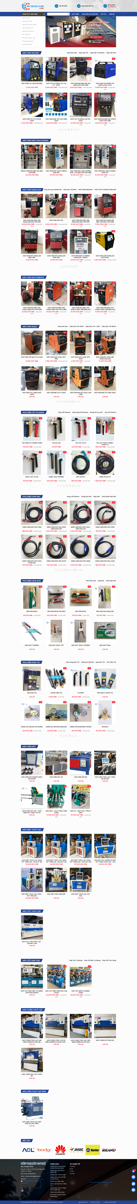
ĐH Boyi (105, 727)
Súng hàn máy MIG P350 (31, 527)
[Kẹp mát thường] (32, 631)
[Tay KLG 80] (56, 428)
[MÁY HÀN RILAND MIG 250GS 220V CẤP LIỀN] (105, 105)
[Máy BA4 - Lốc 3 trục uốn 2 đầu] (56, 797)
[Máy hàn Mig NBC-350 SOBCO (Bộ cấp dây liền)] (56, 293)
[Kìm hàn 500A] (81, 597)
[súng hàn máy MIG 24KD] (105, 547)
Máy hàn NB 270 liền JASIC (105, 393)
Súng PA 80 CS (105, 477)
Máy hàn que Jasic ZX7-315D (56, 358)
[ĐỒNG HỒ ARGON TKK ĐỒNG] (32, 712)
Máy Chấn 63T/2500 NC (105, 1040)
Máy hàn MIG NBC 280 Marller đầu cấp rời (80, 221)
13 (74, 569)
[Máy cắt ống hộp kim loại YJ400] (56, 977)
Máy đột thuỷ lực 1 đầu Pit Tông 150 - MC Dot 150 (32, 861)
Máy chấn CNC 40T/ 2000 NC (32, 1075)
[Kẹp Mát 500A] (105, 631)
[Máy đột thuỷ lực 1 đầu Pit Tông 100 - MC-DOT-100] (81, 846)
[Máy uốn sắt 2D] (56, 763)
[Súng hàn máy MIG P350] (32, 513)
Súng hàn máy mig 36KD (80, 561)
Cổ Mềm (81, 693)
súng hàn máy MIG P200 (56, 561)
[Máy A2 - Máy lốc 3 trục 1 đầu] (81, 797)
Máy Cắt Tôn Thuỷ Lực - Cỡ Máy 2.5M (32, 942)
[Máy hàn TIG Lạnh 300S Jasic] (32, 378)
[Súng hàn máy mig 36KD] (81, 547)
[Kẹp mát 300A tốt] (56, 631)
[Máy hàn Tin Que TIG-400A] (32, 343)
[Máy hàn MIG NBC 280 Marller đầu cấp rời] (81, 206)
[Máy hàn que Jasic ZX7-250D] (81, 343)
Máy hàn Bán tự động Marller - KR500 (81, 256)
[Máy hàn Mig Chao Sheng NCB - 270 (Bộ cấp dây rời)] (81, 157)
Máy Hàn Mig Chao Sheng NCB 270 (105, 172)
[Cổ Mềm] (81, 678)
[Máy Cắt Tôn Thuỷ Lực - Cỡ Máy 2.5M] (32, 927)
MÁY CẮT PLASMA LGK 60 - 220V (80, 120)
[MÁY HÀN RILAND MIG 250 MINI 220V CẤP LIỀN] (81, 69)
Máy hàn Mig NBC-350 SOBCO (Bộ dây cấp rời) (32, 308)
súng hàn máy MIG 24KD (105, 561)
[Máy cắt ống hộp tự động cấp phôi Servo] (32, 977)
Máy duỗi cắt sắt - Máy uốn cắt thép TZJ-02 (32, 812)
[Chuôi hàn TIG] (56, 678)
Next (74, 129)
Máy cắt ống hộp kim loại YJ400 (56, 992)
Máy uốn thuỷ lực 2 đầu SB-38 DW (105, 778)
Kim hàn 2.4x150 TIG (105, 693)
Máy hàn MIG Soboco (28, 31)
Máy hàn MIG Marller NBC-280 (32, 256)
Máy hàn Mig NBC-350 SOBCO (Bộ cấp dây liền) (56, 308)
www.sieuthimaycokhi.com (34, 1179)
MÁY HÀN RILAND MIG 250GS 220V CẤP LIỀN (105, 120)
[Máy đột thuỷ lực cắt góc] (81, 880)
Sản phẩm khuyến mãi (90, 14)
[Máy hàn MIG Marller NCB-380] (56, 241)
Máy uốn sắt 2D (56, 777)
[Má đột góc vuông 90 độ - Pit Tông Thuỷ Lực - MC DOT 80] (105, 846)
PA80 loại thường (56, 477)
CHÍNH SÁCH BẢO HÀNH (57, 1181)
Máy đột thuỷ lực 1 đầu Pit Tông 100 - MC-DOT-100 (80, 861)
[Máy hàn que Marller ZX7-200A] (105, 241)
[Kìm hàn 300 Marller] (105, 597)
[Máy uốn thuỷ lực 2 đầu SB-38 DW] (105, 763)
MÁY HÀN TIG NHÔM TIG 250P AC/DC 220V (105, 84)
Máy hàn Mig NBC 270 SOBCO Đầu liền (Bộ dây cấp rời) (81, 308)
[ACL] (28, 1150)
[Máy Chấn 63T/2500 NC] (105, 1026)
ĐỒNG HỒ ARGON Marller (56, 727)
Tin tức (103, 14)
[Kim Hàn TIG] (32, 678)
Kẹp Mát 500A (105, 645)
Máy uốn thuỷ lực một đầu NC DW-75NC (31, 1122)
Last (77, 129)
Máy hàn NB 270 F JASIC (56, 393)
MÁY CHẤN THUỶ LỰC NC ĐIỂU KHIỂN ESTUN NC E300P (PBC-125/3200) (56, 1041)
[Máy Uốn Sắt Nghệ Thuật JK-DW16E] (32, 763)
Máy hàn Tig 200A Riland (32, 83)
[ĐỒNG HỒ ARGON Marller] (56, 712)
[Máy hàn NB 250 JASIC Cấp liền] (81, 378)
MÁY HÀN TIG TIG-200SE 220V (32, 120)
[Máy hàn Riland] (109, 1150)
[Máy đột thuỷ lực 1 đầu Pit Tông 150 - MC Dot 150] (32, 846)
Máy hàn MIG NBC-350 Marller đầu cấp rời (32, 221)
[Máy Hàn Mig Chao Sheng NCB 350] (56, 157)
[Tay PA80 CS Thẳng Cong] (32, 428)
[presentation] (49, 32)
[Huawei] (60, 1150)
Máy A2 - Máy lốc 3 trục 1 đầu (80, 812)
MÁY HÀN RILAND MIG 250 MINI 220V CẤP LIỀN (80, 84)
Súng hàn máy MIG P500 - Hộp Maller (81, 528)
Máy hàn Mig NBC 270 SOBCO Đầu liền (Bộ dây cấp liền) (105, 308)
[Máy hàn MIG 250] (56, 206)
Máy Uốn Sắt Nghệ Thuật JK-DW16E (31, 778)
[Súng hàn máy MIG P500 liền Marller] (56, 513)
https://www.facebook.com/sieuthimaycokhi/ (100, 1182)
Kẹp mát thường (32, 645)
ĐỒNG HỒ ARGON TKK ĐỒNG (32, 727)
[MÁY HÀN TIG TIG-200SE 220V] (32, 105)
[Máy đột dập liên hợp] (56, 880)
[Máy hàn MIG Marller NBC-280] (32, 241)
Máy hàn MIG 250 (56, 220)
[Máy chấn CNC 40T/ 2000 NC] (32, 1060)
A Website (60, 1202)
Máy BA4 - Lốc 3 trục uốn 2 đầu (56, 812)
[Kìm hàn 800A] (32, 597)
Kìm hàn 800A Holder (56, 611)
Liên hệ (111, 14)
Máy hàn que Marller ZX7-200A (105, 256)
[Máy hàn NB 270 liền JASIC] (105, 378)
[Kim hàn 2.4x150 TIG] (105, 678)
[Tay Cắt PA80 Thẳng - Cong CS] (105, 428)
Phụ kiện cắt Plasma (27, 41)
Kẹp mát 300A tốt (56, 645)
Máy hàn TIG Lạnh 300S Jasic (32, 393)
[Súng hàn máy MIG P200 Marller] (32, 547)
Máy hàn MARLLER (27, 28)
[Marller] (92, 1150)
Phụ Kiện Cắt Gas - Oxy (28, 38)
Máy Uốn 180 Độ (80, 777)
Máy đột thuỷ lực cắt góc (80, 895)
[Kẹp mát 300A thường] (81, 631)
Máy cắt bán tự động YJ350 (81, 992)
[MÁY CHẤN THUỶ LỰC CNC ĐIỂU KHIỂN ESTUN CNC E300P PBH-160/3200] (32, 1026)
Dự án (71, 1169)
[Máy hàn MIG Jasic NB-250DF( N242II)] (105, 343)
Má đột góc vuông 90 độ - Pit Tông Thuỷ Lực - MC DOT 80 (105, 861)
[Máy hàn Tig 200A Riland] (32, 69)
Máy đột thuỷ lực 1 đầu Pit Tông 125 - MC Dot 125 (56, 861)
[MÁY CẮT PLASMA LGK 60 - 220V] (81, 105)
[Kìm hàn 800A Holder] (56, 597)
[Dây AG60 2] (81, 462)
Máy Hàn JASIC (26, 34)
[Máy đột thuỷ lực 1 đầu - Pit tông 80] (32, 880)
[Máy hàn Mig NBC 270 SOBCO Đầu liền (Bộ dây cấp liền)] (105, 293)
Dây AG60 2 (80, 477)
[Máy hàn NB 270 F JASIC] (56, 378)
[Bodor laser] (44, 1150)
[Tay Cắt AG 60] (32, 462)
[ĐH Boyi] (105, 712)
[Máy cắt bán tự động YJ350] (81, 977)
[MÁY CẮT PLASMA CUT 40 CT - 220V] (56, 69)
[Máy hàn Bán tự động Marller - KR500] (81, 241)
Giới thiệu (75, 14)
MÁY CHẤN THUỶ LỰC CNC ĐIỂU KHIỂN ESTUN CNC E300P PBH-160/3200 (32, 1041)
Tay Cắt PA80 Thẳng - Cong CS (105, 444)
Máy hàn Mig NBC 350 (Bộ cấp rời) (32, 172)
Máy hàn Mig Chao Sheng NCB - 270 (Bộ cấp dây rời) (80, 172)
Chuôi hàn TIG (56, 693)
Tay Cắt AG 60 (31, 477)
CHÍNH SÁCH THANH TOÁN (58, 1175)
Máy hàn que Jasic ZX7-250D (80, 358)
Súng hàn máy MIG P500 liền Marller (56, 528)
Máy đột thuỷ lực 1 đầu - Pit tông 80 (32, 895)
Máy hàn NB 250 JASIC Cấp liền (80, 393)
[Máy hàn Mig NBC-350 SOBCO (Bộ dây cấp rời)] (32, 293)
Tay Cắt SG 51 (80, 443)
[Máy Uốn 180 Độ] (81, 763)
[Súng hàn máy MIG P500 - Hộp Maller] (81, 513)
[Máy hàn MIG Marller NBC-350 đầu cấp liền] (105, 206)
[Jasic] (76, 1150)
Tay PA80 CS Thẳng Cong (32, 443)
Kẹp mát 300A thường (81, 645)
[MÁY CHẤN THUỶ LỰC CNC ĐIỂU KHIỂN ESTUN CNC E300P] (81, 1026)
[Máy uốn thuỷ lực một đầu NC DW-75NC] (32, 1107)
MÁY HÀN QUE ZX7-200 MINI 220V (56, 120)
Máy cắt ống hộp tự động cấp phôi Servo (32, 992)
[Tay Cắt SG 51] (81, 428)
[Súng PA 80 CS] (105, 462)
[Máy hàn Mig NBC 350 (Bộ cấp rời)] (32, 157)
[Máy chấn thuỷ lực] (81, 17)
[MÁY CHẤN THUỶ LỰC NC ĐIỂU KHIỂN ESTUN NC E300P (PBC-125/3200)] (56, 1026)
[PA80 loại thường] (56, 462)
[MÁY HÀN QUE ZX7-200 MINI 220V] (56, 105)
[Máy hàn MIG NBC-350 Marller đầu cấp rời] (32, 206)
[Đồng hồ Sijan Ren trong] (81, 712)
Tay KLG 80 (56, 443)
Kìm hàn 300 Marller (105, 611)
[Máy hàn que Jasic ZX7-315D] (56, 343)
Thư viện (72, 1173)
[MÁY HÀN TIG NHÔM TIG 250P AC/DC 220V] (105, 69)
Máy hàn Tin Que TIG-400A (32, 357)
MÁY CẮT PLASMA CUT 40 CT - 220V (56, 84)
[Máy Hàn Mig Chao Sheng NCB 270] (105, 157)
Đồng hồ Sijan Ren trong (80, 727)
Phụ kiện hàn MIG (27, 44)
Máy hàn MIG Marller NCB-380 (56, 256)
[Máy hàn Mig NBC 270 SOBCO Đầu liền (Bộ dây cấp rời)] (81, 293)
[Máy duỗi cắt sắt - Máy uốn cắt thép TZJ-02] (32, 797)
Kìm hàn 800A (31, 611)
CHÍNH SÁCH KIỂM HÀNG (57, 1192)
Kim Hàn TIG (32, 693)
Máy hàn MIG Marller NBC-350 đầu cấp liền (105, 221)
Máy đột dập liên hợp (56, 894)
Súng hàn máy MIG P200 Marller (32, 562)
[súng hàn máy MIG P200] (56, 547)
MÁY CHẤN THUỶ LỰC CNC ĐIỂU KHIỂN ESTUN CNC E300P (80, 1041)
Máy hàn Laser (26, 18)
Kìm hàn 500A (80, 611)
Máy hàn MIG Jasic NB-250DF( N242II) (105, 358)
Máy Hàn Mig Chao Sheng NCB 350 (56, 172)
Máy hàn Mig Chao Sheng (29, 24)
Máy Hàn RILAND (27, 21)
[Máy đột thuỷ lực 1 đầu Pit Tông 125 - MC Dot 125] (56, 846)
